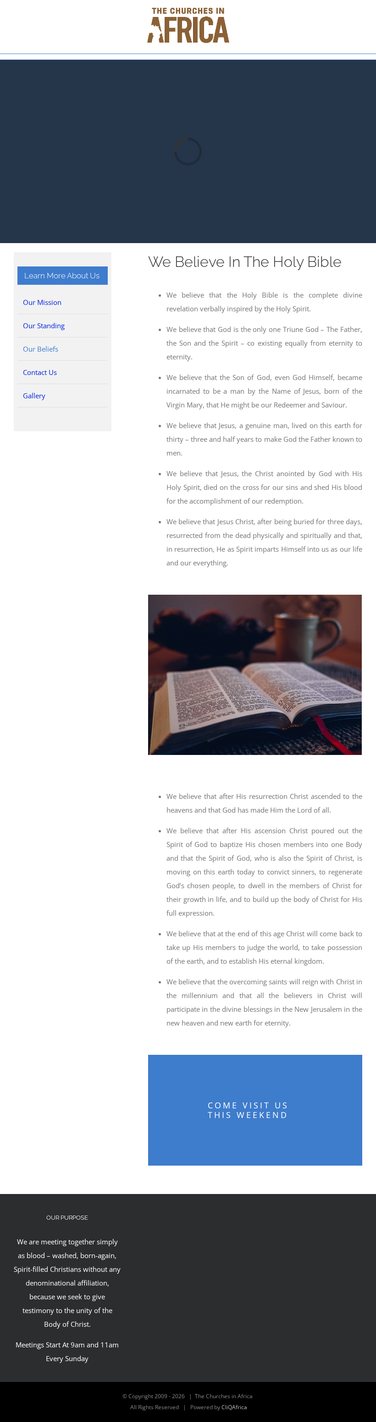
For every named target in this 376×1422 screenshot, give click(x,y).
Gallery (34, 395)
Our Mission (42, 302)
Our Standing (44, 325)
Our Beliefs (40, 348)
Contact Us (40, 372)
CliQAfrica (234, 1407)
